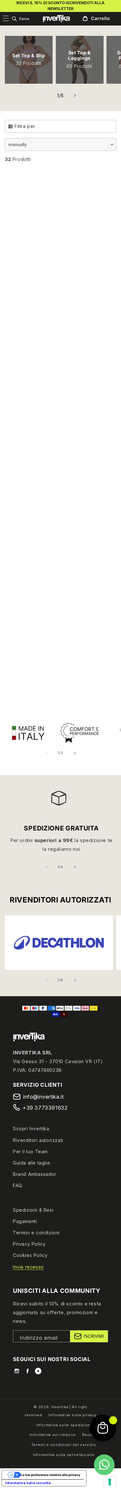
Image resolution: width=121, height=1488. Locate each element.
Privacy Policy (29, 1244)
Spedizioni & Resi (33, 1210)
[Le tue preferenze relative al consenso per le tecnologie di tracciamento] (110, 1482)
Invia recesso (28, 1267)
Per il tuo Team (30, 1151)
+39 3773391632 (45, 1107)
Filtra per (25, 126)
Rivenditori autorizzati (38, 1140)
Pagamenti (25, 1221)
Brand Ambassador (34, 1174)
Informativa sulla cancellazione (64, 1454)
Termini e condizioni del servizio (63, 1444)
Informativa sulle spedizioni (63, 1425)
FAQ (17, 1185)
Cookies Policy (30, 1255)
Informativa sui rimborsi (52, 1434)
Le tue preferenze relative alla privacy (50, 1475)
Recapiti (90, 1434)
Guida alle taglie (31, 1163)
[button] (20, 19)
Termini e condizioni (36, 1232)
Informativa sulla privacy (72, 1415)
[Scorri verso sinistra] (46, 95)
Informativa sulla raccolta (28, 1483)
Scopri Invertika (31, 1128)
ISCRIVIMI (94, 1336)
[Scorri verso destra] (75, 95)
